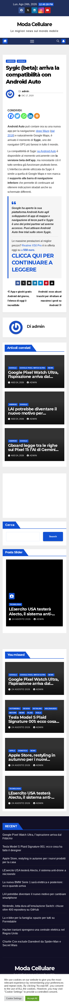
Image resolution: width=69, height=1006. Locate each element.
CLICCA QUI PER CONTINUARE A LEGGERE (33, 262)
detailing (37, 708)
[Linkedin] (30, 116)
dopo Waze (42, 131)
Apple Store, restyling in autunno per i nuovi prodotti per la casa (31, 759)
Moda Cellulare (34, 24)
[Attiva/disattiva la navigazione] (32, 41)
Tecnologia (15, 604)
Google (21, 61)
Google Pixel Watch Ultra (32, 368)
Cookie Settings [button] (14, 998)
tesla (38, 713)
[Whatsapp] (24, 116)
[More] (37, 116)
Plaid (29, 713)
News (50, 368)
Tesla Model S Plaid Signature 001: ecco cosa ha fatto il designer (32, 721)
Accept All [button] (32, 998)
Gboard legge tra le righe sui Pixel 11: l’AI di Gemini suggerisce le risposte (32, 449)
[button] (58, 41)
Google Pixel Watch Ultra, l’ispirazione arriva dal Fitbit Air (33, 376)
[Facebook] (11, 116)
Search (53, 536)
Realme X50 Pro (32, 245)
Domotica (22, 751)
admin (25, 91)
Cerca (9, 525)
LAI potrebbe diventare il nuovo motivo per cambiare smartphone (32, 413)
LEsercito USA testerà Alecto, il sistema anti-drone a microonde (30, 614)
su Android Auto (46, 151)
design (26, 708)
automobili (14, 708)
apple (12, 751)
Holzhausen (50, 708)
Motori (12, 713)
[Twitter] (17, 116)
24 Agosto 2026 (21, 619)
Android (11, 61)
